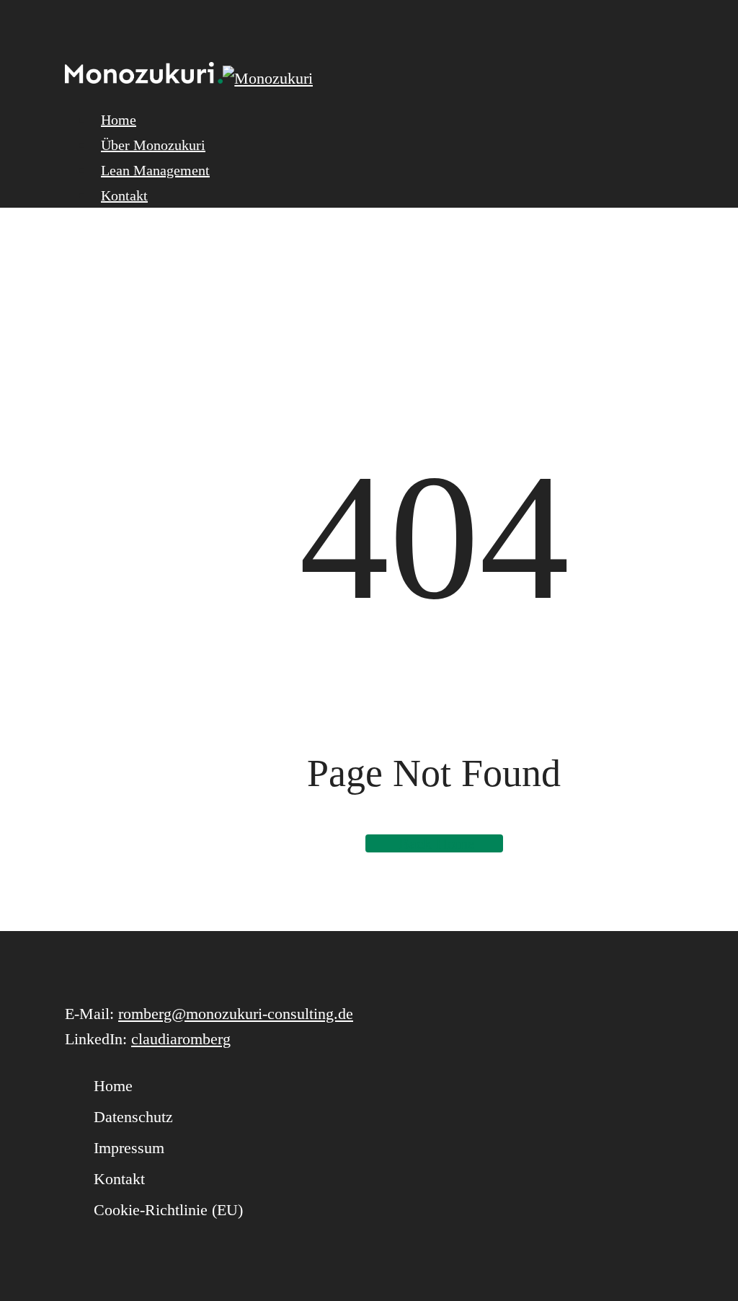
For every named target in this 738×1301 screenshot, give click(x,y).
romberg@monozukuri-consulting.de (235, 1014)
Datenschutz (133, 1117)
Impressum (129, 1148)
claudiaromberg (181, 1039)
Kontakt (119, 1179)
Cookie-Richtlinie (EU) (168, 1210)
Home (113, 1086)
